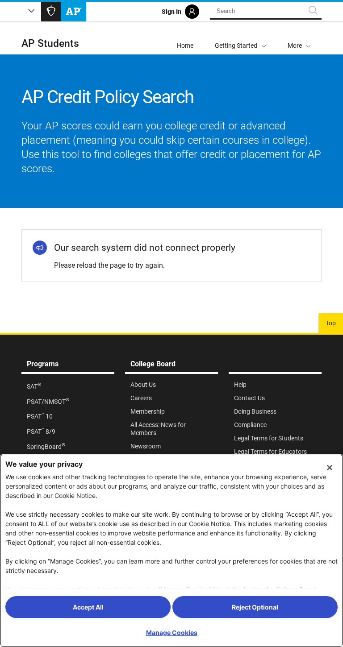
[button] (299, 38)
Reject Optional (255, 607)
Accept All (88, 607)
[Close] (329, 467)
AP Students (50, 43)
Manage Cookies (171, 632)
